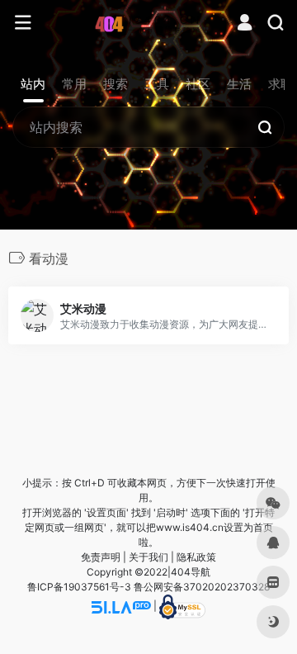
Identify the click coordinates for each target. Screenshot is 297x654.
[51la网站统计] (121, 606)
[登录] (244, 24)
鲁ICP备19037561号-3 (79, 587)
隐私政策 (196, 557)
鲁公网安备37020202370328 (202, 587)
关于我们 (148, 557)
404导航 (190, 572)
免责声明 (100, 557)
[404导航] (149, 23)
